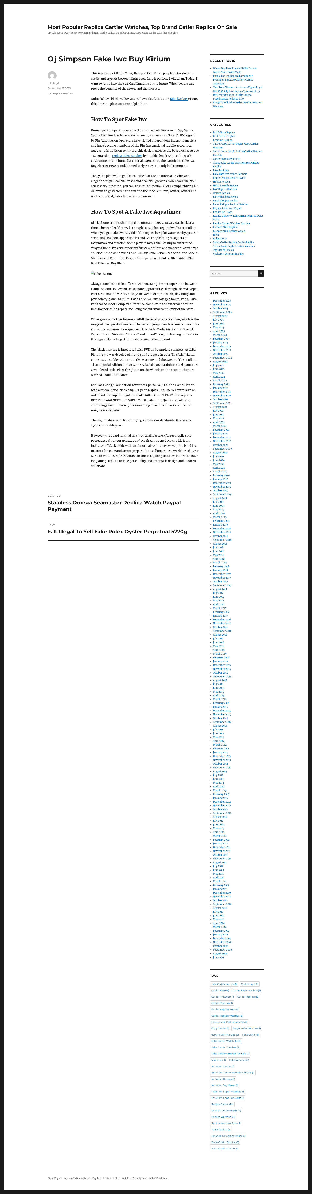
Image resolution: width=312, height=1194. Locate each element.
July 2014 (218, 729)
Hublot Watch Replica (225, 185)
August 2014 (220, 725)
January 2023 (220, 342)
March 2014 (220, 744)
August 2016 (220, 634)
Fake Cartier (250, 1034)
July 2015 (218, 684)
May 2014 (218, 737)
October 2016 (220, 627)
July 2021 (218, 410)
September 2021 (222, 403)
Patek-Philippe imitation (227, 1091)
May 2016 (218, 646)
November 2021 (222, 395)
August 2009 (220, 953)
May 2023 (218, 327)
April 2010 (219, 923)
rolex (216, 234)
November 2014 (222, 714)
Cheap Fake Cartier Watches (229, 1022)
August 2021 (220, 407)
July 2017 (218, 593)
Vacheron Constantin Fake (228, 253)
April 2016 (219, 649)
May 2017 (218, 600)
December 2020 (222, 437)
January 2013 (220, 797)
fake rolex (218, 1059)
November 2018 (222, 532)
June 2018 (218, 551)
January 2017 (220, 615)
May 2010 (218, 919)
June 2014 (218, 733)
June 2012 (218, 824)
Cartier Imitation (222, 996)
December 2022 (222, 346)
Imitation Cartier (222, 1066)
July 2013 (218, 775)
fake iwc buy (179, 98)
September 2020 (222, 448)
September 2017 (222, 585)
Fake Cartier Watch (226, 1040)
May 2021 (218, 418)
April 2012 (219, 832)
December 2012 (222, 801)
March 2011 (219, 881)
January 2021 (220, 433)
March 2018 (220, 562)
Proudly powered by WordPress (150, 1178)
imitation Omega (223, 1078)
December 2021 (222, 391)
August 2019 (220, 498)
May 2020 (218, 464)
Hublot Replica (221, 181)
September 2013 (222, 767)
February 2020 (221, 475)
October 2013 (220, 763)
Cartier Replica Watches (226, 158)
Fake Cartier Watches (225, 1047)
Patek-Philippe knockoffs (227, 1097)
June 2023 (218, 323)
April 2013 (218, 786)
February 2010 (221, 930)
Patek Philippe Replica (225, 200)
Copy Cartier (220, 1028)
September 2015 (222, 676)
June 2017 (218, 596)
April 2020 (219, 467)
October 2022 (220, 353)
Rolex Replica (221, 1129)
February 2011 (221, 885)
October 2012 (220, 809)
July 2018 (218, 547)
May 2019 (218, 509)
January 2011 (220, 889)
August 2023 (220, 316)
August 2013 (220, 771)
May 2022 (218, 372)
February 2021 (221, 429)
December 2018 (222, 528)
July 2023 (218, 319)
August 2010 (220, 908)
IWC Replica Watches (60, 93)
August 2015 (220, 680)
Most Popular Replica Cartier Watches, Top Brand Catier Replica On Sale (142, 27)
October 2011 (220, 854)
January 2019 (220, 524)
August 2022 (220, 361)
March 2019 (220, 517)
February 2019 (221, 520)
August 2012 (220, 816)
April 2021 (219, 422)
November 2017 (222, 577)
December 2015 (222, 665)
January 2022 (220, 388)
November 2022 (222, 350)
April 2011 (218, 877)
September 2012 (222, 813)
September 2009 (222, 949)
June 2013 (218, 779)
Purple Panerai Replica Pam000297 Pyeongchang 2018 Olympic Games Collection (233, 79)
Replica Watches (223, 1116)
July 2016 (218, 638)
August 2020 (220, 452)
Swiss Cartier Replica (225, 1142)
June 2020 (219, 460)
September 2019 (222, 494)
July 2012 (218, 820)
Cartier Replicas (222, 1003)
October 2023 (220, 308)
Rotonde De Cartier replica (228, 1135)
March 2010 (220, 927)
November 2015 (222, 668)
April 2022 (219, 376)
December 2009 (222, 938)
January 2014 (220, 752)
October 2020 (220, 445)
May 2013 (218, 782)
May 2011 (218, 873)
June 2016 (218, 642)
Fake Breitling (221, 170)
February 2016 (221, 657)
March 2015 (220, 699)
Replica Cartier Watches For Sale (231, 223)
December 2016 (222, 619)
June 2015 (218, 687)
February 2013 (221, 794)
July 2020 (218, 456)
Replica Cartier (222, 1104)
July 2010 (218, 911)
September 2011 (222, 858)
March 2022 (220, 380)
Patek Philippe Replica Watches (231, 204)
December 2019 (222, 483)
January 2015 (220, 706)
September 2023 (222, 312)
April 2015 (219, 695)
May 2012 (218, 828)
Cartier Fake (220, 990)
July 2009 (218, 957)
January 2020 (220, 479)
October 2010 (220, 900)
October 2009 (221, 946)
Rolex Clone (220, 238)
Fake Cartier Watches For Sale (230, 174)
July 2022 (218, 365)
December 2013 (222, 756)
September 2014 (222, 722)
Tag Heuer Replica (223, 250)
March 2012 (220, 835)
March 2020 (220, 471)
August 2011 (220, 862)
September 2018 (222, 539)
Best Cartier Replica (224, 136)
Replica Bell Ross (222, 212)
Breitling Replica (222, 140)
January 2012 (220, 843)
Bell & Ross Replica (224, 132)
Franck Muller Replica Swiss (229, 177)
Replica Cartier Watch (226, 1110)
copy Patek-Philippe (225, 1034)
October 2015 (220, 672)
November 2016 (222, 623)
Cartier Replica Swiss (225, 1009)
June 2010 (218, 915)
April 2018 (219, 558)
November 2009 (222, 942)
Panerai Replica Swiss (225, 196)
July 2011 (218, 866)
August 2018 (220, 543)
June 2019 (218, 505)
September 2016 (222, 631)
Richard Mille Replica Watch (229, 231)
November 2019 (222, 486)
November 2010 (222, 896)
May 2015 (218, 691)
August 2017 (220, 589)
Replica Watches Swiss (226, 1123)
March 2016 (220, 653)
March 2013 (219, 790)
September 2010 (222, 904)
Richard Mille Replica (225, 227)
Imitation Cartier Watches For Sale (232, 1072)
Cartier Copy (249, 984)
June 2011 (218, 870)
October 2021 (220, 399)
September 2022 (222, 357)
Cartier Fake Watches (247, 990)
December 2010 (222, 892)
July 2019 (218, 501)
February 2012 (221, 839)
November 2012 (222, 805)
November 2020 (222, 441)
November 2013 (222, 760)
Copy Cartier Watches (247, 1028)
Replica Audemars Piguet (227, 208)
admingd (53, 83)
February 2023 (221, 338)
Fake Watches (239, 1059)
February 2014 (221, 748)
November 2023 (222, 304)
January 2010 (220, 934)
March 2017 (220, 608)
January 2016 (220, 661)
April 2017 (219, 604)
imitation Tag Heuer (224, 1085)
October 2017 (220, 581)
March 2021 (220, 426)
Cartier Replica (248, 996)
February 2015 (221, 703)
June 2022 (219, 369)
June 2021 (218, 414)
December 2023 (222, 300)
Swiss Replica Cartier (225, 1148)
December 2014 (222, 710)
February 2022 (221, 384)
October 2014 (220, 718)
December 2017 (222, 574)
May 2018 (218, 555)
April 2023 (219, 331)
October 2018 (220, 536)
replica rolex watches (127, 155)
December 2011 (221, 847)
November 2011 (222, 851)
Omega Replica (221, 193)
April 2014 (219, 741)
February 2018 (221, 566)
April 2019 (219, 513)
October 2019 (220, 490)
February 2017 (221, 612)
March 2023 (220, 334)
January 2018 (220, 570)
